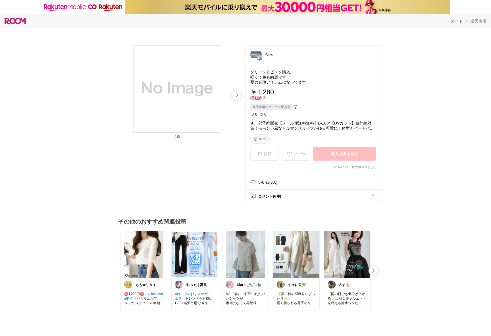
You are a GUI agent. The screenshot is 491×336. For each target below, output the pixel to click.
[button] (256, 54)
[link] (144, 254)
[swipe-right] (236, 95)
